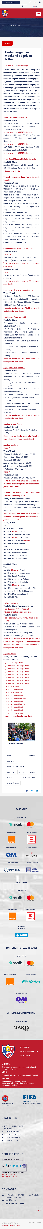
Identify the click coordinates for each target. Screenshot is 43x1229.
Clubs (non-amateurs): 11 (13, 1137)
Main (3, 25)
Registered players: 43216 (13, 1135)
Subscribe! (10, 2)
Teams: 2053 (8, 1129)
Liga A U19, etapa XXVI (12, 686)
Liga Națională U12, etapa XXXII (16, 680)
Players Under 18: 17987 (13, 1140)
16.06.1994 (37, 1103)
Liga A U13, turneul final (13, 707)
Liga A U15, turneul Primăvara (15, 698)
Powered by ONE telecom (34, 1222)
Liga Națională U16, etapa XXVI (16, 668)
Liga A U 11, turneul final (13, 713)
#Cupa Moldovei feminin (15, 767)
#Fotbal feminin (29, 778)
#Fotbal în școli (13, 783)
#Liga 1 (32, 772)
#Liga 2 (9, 778)
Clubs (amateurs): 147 (12, 1132)
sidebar (7, 43)
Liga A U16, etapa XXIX (12, 692)
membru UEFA (6, 1103)
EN (36, 6)
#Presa (21, 772)
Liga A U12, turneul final (13, 710)
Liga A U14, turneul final (13, 701)
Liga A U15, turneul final (13, 695)
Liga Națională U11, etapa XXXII (16, 683)
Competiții (16, 25)
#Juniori (32, 756)
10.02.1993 (5, 1105)
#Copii (9, 756)
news (9, 25)
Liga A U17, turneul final (13, 689)
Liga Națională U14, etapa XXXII (16, 674)
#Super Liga (11, 761)
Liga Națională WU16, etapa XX (16, 609)
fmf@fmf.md (11, 1200)
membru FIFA (28, 1103)
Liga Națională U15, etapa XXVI (16, 671)
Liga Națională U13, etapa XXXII (16, 677)
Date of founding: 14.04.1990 (14, 1126)
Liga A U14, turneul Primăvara (15, 704)
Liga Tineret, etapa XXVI (13, 662)
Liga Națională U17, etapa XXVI (16, 665)
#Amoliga (10, 772)
